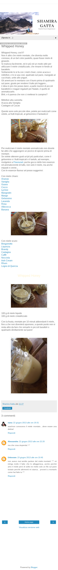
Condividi (7, 408)
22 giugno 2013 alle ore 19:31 (26, 423)
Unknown (12, 457)
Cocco (4, 187)
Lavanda (5, 201)
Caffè (3, 255)
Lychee (4, 190)
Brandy (4, 249)
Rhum (4, 263)
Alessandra (13, 441)
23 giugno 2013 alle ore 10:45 (30, 457)
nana (10, 423)
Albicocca (6, 207)
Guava (4, 184)
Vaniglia (5, 182)
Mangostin (6, 193)
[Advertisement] (29, 7)
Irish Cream (6, 260)
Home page (29, 522)
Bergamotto (7, 244)
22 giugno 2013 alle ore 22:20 (32, 441)
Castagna (6, 252)
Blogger (34, 567)
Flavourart (18, 162)
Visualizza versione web (29, 527)
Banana (5, 209)
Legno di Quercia (9, 266)
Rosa (3, 204)
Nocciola (5, 258)
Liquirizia (5, 246)
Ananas (5, 179)
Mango (4, 196)
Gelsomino (6, 198)
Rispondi (11, 433)
